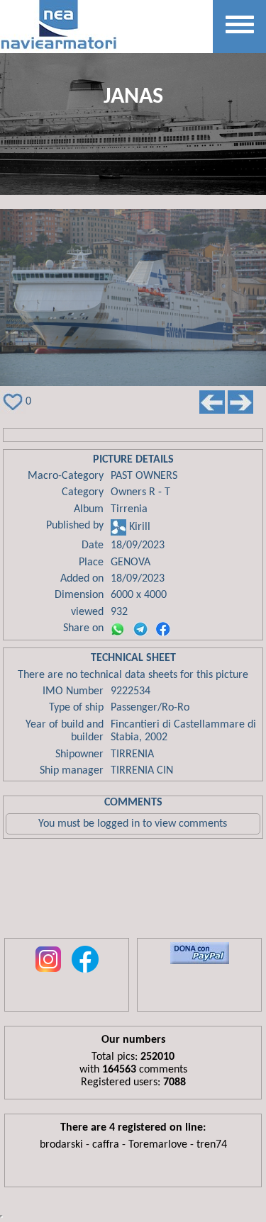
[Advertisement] (133, 892)
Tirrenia (129, 509)
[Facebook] (163, 629)
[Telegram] (140, 629)
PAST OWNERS (144, 476)
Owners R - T (140, 492)
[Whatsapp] (118, 629)
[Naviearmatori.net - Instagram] (48, 973)
